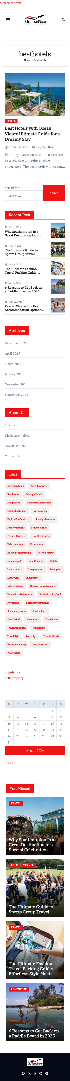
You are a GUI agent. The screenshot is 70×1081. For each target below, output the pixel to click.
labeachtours (14, 569)
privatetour (13, 602)
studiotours (32, 619)
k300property (14, 678)
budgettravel (14, 502)
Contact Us (12, 456)
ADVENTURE (19, 989)
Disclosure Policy (17, 435)
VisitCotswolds (40, 644)
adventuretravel (39, 485)
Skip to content (10, 3)
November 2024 (16, 384)
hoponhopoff (14, 561)
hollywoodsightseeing (19, 552)
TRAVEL (16, 803)
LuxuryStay (13, 577)
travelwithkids (51, 636)
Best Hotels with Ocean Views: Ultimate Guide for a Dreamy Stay (32, 133)
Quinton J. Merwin (17, 147)
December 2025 (16, 343)
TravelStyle (13, 636)
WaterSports (13, 652)
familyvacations (15, 527)
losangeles (55, 569)
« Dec (9, 763)
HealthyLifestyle (41, 535)
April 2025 (12, 353)
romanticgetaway (16, 611)
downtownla (40, 510)
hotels (53, 561)
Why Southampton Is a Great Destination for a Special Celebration (21, 235)
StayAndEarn (39, 611)
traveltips (31, 636)
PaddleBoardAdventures (20, 594)
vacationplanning (16, 644)
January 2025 (14, 374)
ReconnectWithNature (37, 602)
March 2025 (13, 364)
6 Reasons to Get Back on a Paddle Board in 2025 (23, 289)
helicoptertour (15, 544)
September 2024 (16, 394)
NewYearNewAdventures (43, 586)
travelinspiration (16, 627)
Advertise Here (15, 446)
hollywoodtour (46, 552)
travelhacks (52, 619)
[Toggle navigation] (8, 19)
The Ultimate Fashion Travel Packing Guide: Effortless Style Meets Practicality (21, 274)
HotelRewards (35, 561)
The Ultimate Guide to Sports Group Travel (21, 252)
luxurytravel (32, 577)
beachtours (13, 494)
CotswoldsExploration (39, 502)
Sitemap (11, 425)
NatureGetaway (15, 586)
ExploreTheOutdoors (18, 519)
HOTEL (11, 121)
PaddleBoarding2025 (50, 594)
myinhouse (12, 672)
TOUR (14, 865)
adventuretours (15, 485)
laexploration (35, 569)
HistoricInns (36, 544)
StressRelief (13, 619)
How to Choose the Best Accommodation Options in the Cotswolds (23, 309)
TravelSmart (38, 627)
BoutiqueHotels (34, 494)
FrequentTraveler (16, 535)
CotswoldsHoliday (17, 510)
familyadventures (45, 519)
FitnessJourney (39, 527)
